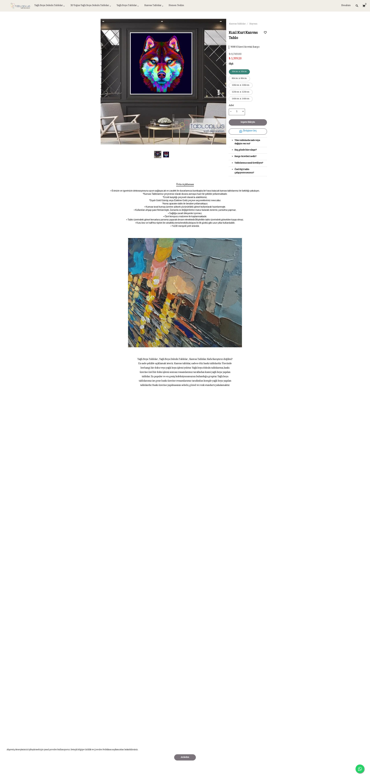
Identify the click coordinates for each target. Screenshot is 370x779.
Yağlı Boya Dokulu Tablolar (48, 6)
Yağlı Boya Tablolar (127, 6)
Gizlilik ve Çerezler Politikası (98, 750)
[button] (363, 5)
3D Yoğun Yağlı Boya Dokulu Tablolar (89, 6)
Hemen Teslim (176, 6)
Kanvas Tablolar (152, 6)
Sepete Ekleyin (248, 122)
